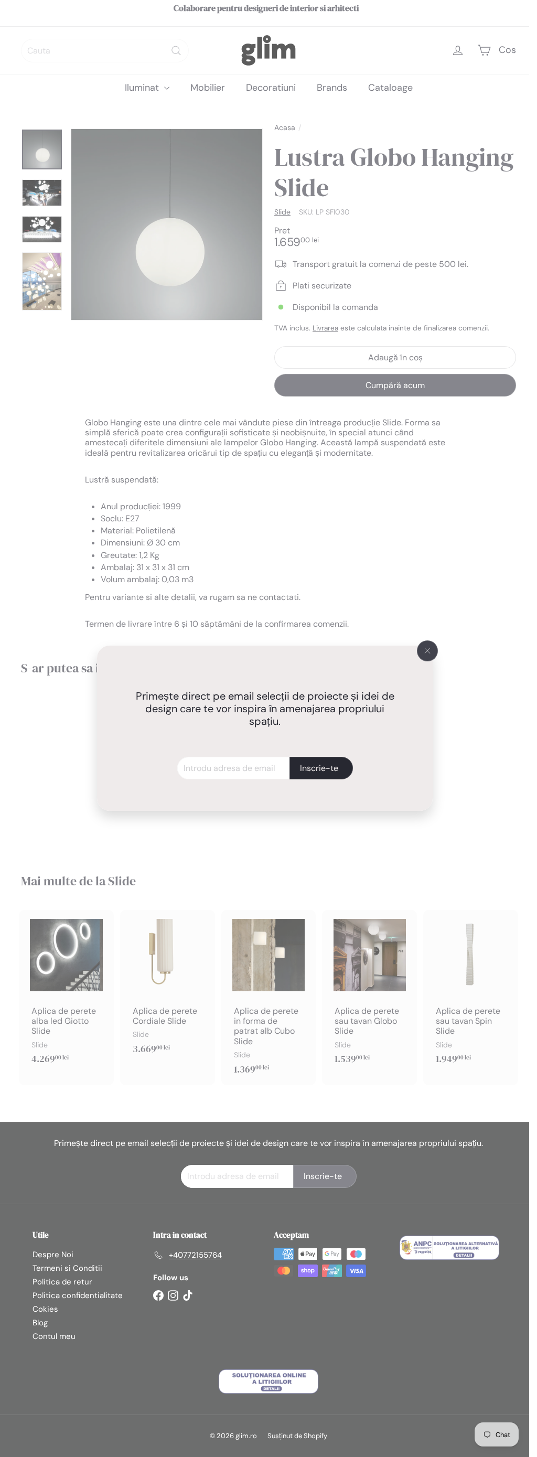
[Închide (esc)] (427, 650)
